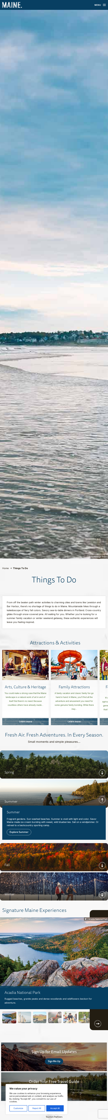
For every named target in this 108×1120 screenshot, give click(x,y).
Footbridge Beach (99, 556)
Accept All (55, 1108)
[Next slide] (97, 1023)
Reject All (36, 1108)
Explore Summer (19, 832)
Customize (18, 1108)
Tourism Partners (54, 1117)
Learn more (25, 721)
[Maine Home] (12, 5)
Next (102, 773)
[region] (37, 1099)
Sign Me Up (54, 1061)
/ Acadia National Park (97, 919)
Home (5, 568)
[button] (9, 1017)
